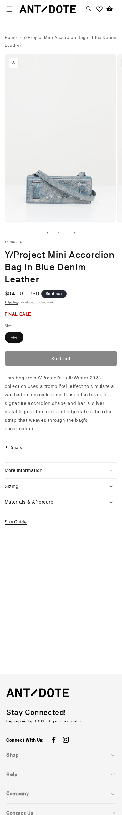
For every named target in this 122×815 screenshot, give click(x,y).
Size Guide (16, 521)
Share (17, 447)
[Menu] (9, 9)
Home (11, 37)
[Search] (89, 9)
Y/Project (14, 242)
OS (17, 339)
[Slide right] (75, 233)
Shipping (11, 302)
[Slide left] (47, 233)
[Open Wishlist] (99, 9)
